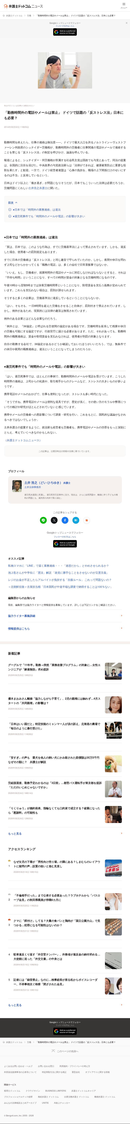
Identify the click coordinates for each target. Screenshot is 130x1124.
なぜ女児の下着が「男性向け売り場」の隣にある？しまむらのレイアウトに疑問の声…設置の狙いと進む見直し (57, 864)
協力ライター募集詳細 (21, 616)
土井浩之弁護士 (37, 188)
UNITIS (45, 1102)
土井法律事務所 (32, 487)
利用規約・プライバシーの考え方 (75, 1066)
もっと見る (15, 833)
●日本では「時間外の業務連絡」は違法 (37, 209)
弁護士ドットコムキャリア (83, 1090)
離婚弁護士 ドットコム (104, 1096)
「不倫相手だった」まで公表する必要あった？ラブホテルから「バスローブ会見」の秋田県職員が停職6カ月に (57, 897)
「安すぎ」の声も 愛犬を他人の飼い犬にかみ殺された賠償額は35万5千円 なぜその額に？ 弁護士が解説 (55, 760)
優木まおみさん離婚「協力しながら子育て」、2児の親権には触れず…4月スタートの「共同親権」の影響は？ (54, 701)
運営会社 (76, 1071)
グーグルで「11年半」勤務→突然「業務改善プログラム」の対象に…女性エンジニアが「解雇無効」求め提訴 (54, 667)
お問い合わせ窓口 (46, 1066)
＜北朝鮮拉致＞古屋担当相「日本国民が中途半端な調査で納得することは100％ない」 (60, 587)
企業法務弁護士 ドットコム (76, 1096)
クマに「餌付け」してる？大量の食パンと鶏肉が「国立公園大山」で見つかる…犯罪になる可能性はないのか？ (57, 923)
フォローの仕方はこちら (65, 26)
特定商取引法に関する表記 (54, 1071)
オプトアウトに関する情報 (97, 1071)
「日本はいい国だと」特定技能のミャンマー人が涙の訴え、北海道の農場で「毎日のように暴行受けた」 (54, 726)
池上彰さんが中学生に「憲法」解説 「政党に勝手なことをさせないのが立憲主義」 (58, 572)
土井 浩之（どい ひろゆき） (47, 482)
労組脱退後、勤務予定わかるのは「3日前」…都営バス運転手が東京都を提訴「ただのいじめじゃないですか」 (55, 785)
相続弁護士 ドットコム (48, 1096)
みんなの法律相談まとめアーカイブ (20, 1102)
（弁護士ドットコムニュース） (23, 440)
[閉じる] (127, 23)
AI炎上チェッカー (62, 1102)
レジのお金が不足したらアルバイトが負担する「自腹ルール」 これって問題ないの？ (60, 580)
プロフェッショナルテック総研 (18, 1096)
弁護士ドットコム (14, 15)
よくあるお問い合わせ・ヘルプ (18, 1066)
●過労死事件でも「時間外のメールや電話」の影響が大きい (49, 216)
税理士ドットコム (12, 1090)
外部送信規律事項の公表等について (20, 1071)
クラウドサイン (33, 1090)
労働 (29, 15)
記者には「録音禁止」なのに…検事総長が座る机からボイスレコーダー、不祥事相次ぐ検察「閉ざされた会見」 (56, 982)
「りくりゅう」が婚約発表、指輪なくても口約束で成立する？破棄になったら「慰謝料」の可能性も (54, 810)
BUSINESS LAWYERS (55, 1090)
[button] (86, 520)
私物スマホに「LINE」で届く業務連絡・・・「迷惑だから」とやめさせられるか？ (58, 566)
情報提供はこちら (19, 628)
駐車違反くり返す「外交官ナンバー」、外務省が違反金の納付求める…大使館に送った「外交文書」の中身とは (57, 956)
